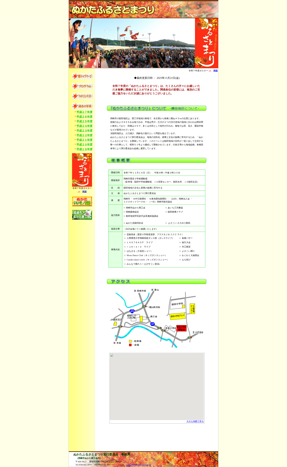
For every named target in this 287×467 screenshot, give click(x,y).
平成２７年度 (85, 112)
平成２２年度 (85, 135)
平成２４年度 (85, 125)
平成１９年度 (85, 149)
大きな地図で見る (195, 421)
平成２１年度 (85, 139)
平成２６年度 (85, 116)
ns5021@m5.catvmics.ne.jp (138, 465)
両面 (84, 191)
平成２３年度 (85, 130)
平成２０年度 (85, 144)
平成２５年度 (85, 121)
